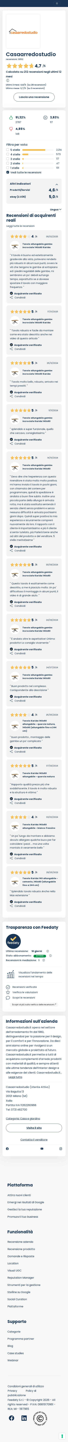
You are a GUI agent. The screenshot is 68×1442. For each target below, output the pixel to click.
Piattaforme (15, 1306)
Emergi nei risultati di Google (25, 1202)
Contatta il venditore (34, 1140)
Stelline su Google (18, 1292)
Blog (10, 1346)
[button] (34, 975)
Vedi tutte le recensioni (25, 172)
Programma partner (20, 1339)
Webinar (12, 1360)
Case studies (15, 1353)
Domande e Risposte (20, 1256)
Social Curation (17, 1299)
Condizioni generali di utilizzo (26, 1386)
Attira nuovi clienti (19, 1195)
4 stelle (15, 154)
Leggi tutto (15, 1077)
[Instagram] (60, 1148)
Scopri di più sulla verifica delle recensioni (33, 1004)
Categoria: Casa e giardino (23, 1119)
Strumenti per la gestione (23, 1285)
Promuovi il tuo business (22, 1217)
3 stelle (15, 159)
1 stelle (14, 168)
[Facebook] (7, 1148)
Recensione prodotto (21, 1249)
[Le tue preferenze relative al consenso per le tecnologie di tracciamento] (62, 1436)
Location (12, 1263)
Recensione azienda (20, 1242)
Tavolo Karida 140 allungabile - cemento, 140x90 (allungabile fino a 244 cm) (40, 882)
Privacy (12, 1391)
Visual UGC (14, 1270)
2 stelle (15, 163)
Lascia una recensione (34, 97)
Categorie (13, 1332)
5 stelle (15, 150)
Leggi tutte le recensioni (20, 226)
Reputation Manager (20, 1278)
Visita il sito (34, 1128)
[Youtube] (42, 1148)
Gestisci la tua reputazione (24, 1209)
